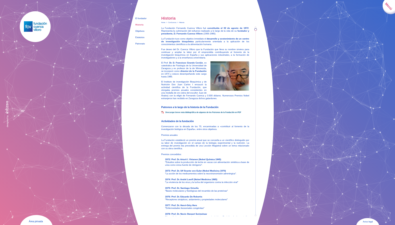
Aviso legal (368, 222)
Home (163, 22)
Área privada (36, 221)
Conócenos (172, 22)
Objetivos (139, 31)
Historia (139, 24)
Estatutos (139, 37)
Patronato (140, 43)
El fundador (141, 18)
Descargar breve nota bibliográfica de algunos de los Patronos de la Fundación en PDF (203, 112)
